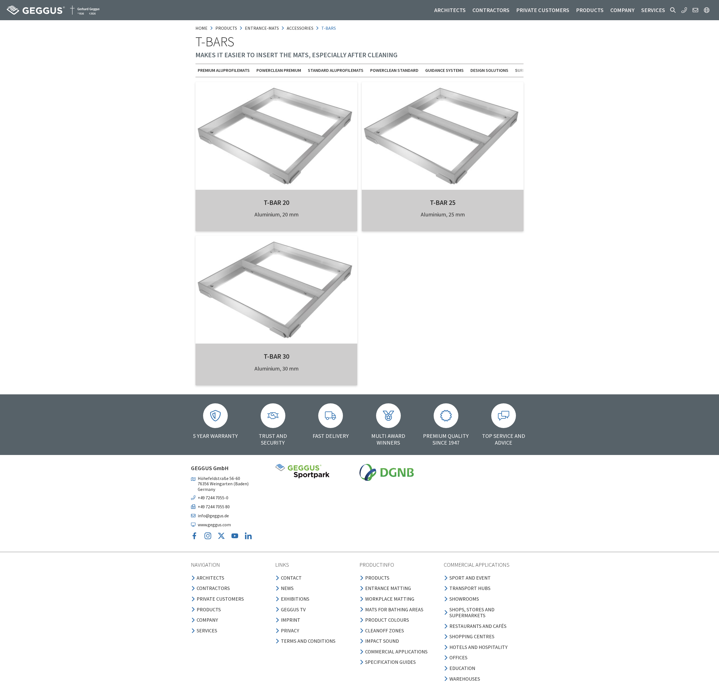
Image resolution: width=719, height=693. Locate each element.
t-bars (328, 28)
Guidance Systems (444, 70)
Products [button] (590, 9)
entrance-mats (262, 28)
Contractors (490, 9)
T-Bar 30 (276, 356)
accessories (300, 28)
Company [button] (622, 9)
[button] (673, 10)
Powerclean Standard (394, 70)
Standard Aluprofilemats (335, 70)
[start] (53, 10)
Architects (450, 9)
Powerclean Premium (278, 70)
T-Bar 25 (443, 202)
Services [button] (653, 9)
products (226, 28)
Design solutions (489, 70)
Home (201, 28)
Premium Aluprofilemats (224, 70)
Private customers (542, 9)
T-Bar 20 (276, 202)
